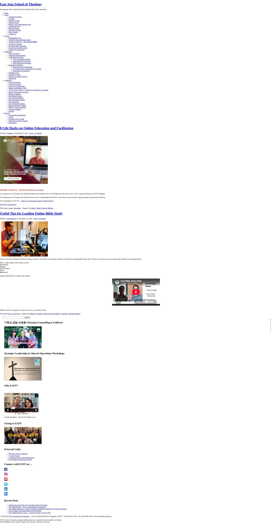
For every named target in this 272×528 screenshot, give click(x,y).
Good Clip (16, 314)
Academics (8, 80)
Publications (12, 123)
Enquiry (11, 111)
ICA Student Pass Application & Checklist (27, 69)
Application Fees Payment (21, 61)
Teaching (64, 314)
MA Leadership (13, 102)
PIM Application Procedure (22, 63)
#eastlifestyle (12, 204)
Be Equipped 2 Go (14, 38)
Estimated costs (13, 73)
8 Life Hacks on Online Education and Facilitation (36, 128)
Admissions (8, 52)
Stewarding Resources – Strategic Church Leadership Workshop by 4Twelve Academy (37, 509)
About (6, 15)
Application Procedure (16, 57)
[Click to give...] (23, 443)
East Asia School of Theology (21, 4)
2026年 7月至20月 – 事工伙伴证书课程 (22, 42)
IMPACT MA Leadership (17, 107)
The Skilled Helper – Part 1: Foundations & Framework (27, 507)
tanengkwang (11, 219)
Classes (6, 36)
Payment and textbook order (17, 48)
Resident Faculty (14, 21)
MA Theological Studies (16, 104)
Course (10, 208)
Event (10, 314)
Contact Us (12, 34)
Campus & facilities (15, 17)
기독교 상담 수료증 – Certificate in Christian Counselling (28, 90)
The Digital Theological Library (21, 460)
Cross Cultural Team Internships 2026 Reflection (24, 511)
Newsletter (17, 208)
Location (11, 19)
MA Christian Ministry (16, 98)
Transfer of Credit (14, 75)
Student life (12, 78)
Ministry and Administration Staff (19, 24)
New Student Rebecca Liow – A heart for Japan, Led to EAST (29, 513)
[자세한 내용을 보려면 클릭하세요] (23, 348)
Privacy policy (13, 32)
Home (6, 13)
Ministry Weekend (36, 314)
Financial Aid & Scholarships (22, 67)
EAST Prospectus (14, 82)
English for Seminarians (16, 86)
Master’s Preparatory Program (18, 92)
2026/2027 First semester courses (19, 40)
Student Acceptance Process (17, 76)
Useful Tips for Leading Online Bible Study (31, 213)
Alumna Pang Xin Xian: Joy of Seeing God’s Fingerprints (27, 505)
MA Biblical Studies (15, 96)
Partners (7, 113)
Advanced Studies (14, 109)
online (33, 208)
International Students (15, 65)
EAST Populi (15, 456)
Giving (10, 117)
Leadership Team (14, 26)
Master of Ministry (14, 94)
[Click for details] (23, 380)
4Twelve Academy (14, 84)
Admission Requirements (16, 55)
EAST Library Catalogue (18, 454)
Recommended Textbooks (17, 46)
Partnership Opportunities (17, 115)
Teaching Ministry (74, 314)
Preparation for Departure (21, 71)
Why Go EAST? (14, 53)
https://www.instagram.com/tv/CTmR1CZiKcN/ (37, 201)
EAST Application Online (21, 59)
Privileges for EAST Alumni (18, 121)
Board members (13, 28)
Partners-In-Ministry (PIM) (17, 88)
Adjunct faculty (13, 23)
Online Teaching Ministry (44, 208)
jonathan (10, 133)
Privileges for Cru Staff (16, 119)
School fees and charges (16, 50)
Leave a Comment (35, 133)
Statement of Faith (14, 30)
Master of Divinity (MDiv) (17, 106)
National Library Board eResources (22, 458)
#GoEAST (3, 204)
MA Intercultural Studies (16, 100)
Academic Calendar (15, 44)
